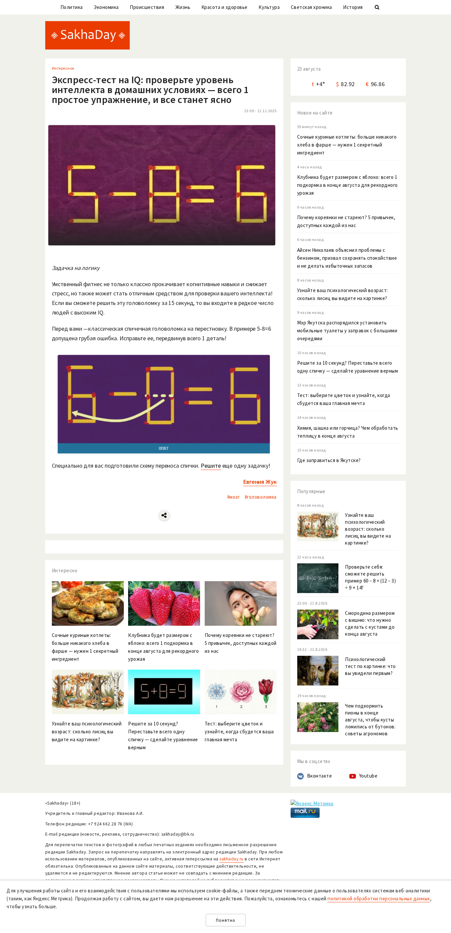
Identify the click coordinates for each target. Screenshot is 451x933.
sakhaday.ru (232, 859)
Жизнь (183, 7)
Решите (211, 465)
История (353, 7)
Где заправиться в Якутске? (329, 460)
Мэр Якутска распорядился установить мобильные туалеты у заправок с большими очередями (347, 330)
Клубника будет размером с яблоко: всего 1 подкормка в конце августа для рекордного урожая (347, 185)
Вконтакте (319, 776)
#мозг (233, 497)
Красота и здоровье (224, 7)
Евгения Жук (260, 481)
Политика (71, 7)
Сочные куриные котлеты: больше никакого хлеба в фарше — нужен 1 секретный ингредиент (347, 145)
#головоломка (261, 497)
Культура (269, 7)
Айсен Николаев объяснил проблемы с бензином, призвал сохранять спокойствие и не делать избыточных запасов (347, 258)
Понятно (225, 920)
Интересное (63, 68)
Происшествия (147, 7)
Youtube (368, 776)
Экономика (106, 7)
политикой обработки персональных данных (379, 898)
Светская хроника (311, 7)
